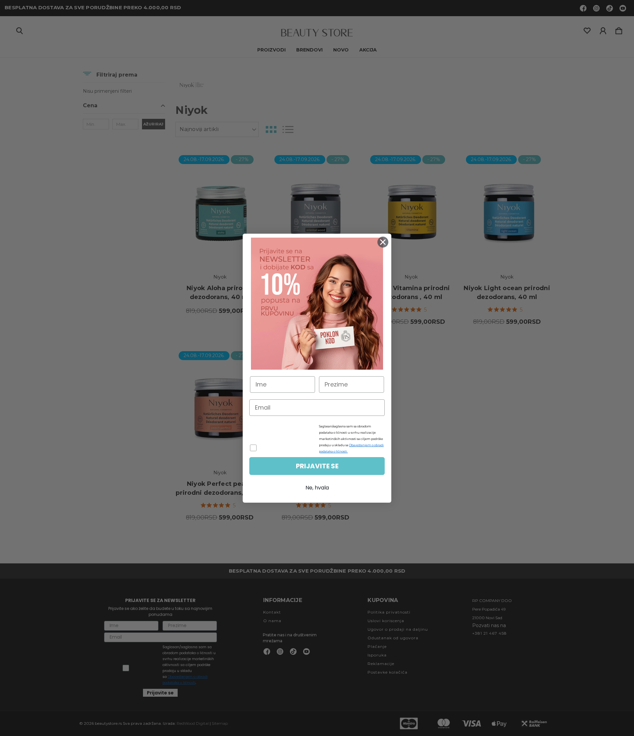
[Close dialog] (383, 242)
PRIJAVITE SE (317, 466)
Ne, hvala (317, 487)
